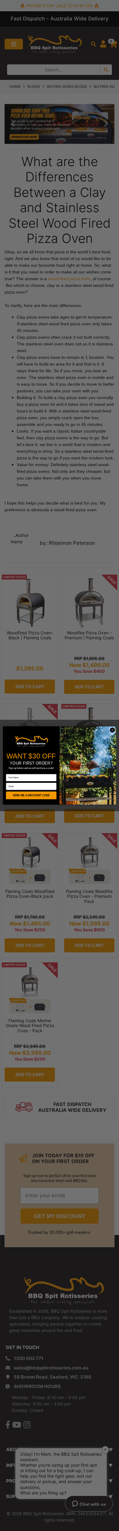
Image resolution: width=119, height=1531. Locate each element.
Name (9, 772)
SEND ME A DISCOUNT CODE (31, 795)
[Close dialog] (112, 730)
